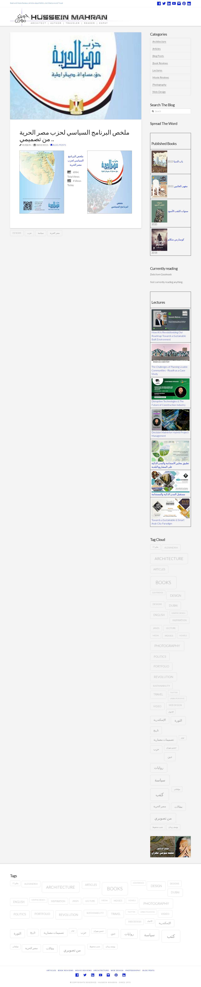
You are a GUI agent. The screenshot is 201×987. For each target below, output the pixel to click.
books (163, 582)
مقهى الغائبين (181, 186)
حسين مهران (171, 747)
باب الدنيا (178, 161)
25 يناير (155, 547)
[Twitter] (164, 3)
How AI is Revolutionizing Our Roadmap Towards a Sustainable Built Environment (169, 336)
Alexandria (171, 547)
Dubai (173, 605)
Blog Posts (59, 145)
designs (17, 233)
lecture (171, 628)
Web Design (159, 91)
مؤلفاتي (177, 789)
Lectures (157, 70)
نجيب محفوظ (157, 827)
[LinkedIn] (169, 3)
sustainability (161, 685)
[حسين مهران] (79, 16)
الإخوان (171, 712)
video (157, 706)
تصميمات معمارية (164, 739)
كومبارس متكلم (176, 239)
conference (157, 593)
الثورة (178, 720)
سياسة (41, 233)
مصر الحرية (55, 233)
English (159, 615)
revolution (163, 677)
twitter (174, 692)
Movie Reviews (160, 77)
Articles (156, 48)
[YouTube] (174, 3)
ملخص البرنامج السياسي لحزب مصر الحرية (76, 160)
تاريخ (156, 730)
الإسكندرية (160, 719)
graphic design (178, 613)
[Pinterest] (184, 3)
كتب (160, 794)
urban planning (177, 698)
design (175, 595)
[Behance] (189, 3)
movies (169, 635)
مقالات (178, 806)
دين (170, 756)
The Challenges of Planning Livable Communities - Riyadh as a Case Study (169, 370)
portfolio (161, 666)
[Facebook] (159, 3)
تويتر (182, 738)
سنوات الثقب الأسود (178, 210)
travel (158, 694)
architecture (169, 558)
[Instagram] (179, 3)
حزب (29, 233)
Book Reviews (160, 63)
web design (175, 705)
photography (167, 646)
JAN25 (156, 628)
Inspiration (179, 620)
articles (159, 569)
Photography (159, 84)
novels (183, 635)
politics (160, 656)
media (156, 635)
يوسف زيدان (173, 827)
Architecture (159, 41)
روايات (158, 768)
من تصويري (163, 818)
